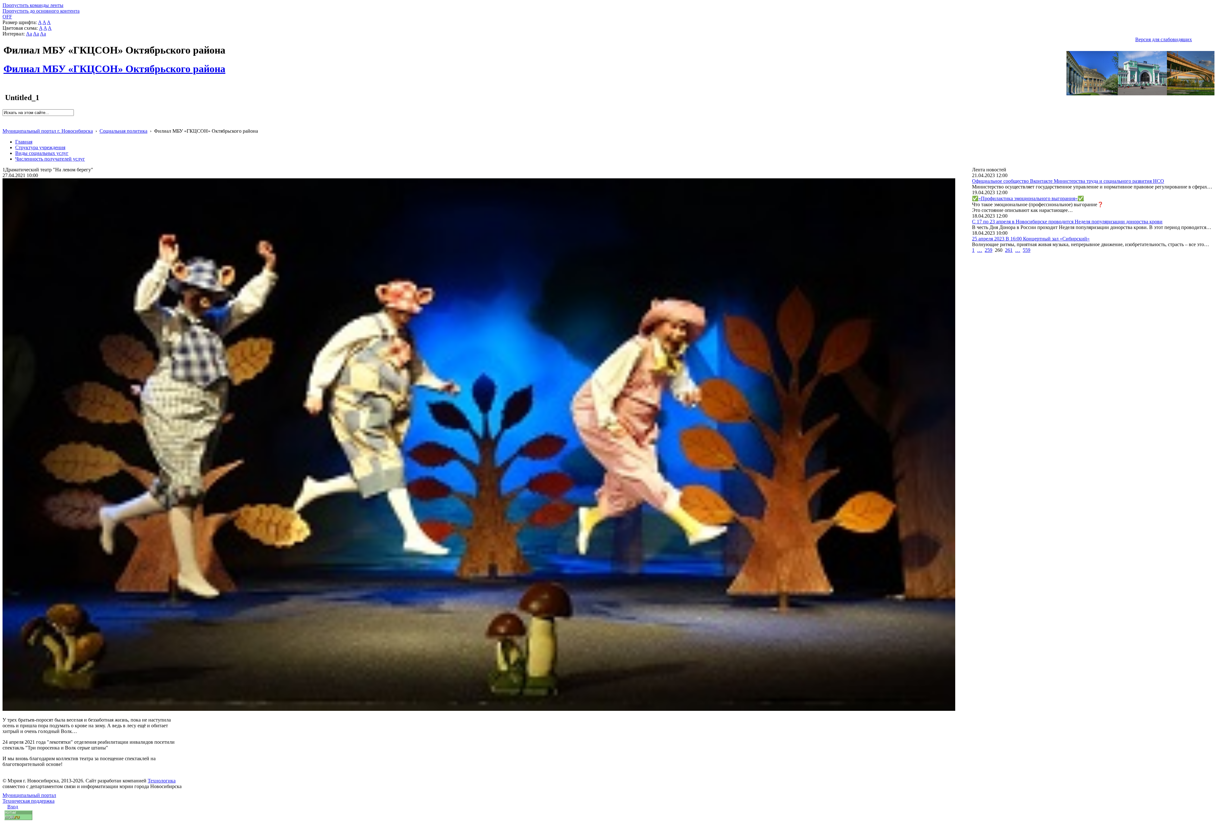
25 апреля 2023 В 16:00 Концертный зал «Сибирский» (1031, 238)
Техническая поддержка (29, 801)
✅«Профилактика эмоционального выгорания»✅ (1028, 198)
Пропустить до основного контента (41, 11)
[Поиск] (5, 119)
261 (1009, 250)
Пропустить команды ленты (33, 5)
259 (988, 250)
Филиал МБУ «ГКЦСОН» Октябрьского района (114, 65)
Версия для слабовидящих (1163, 39)
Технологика (162, 780)
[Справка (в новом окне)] (5, 124)
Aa (29, 33)
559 (1026, 250)
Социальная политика (123, 131)
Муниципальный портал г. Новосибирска (48, 131)
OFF (7, 16)
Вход (12, 806)
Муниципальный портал (29, 795)
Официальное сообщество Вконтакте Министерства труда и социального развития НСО (1068, 181)
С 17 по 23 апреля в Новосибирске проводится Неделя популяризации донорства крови (1067, 221)
